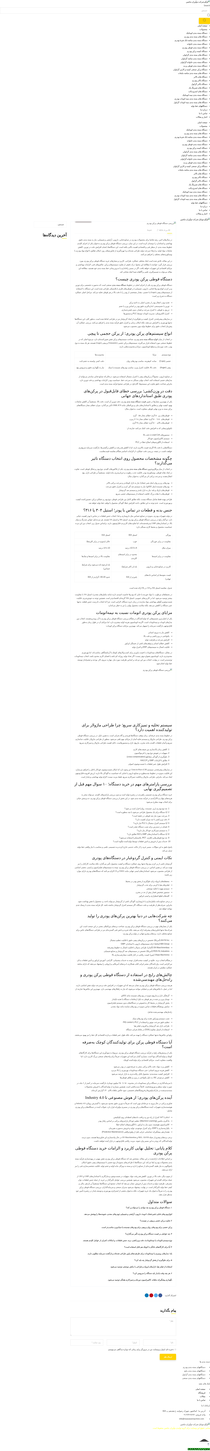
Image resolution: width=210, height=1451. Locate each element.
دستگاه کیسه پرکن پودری (197, 51)
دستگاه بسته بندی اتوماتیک (196, 33)
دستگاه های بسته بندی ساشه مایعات (192, 73)
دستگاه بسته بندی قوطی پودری (194, 48)
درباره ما (203, 110)
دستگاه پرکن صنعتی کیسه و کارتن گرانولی (190, 70)
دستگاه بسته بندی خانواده (197, 44)
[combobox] (105, 10)
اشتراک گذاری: (170, 1295)
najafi (149, 230)
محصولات (203, 29)
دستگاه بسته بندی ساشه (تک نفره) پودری (191, 40)
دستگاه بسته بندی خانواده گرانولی (193, 62)
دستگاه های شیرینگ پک (198, 88)
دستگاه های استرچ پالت (197, 91)
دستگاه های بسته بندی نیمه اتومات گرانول (190, 102)
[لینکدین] (147, 1295)
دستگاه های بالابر (200, 77)
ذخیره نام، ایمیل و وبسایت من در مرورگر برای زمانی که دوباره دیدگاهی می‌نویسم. (141, 1349)
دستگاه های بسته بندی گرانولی (195, 55)
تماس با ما (203, 113)
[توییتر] (156, 1295)
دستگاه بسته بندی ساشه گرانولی (194, 59)
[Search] (204, 21)
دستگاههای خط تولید (199, 106)
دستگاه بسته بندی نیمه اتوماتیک (194, 95)
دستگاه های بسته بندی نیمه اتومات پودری (190, 99)
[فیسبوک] (160, 1295)
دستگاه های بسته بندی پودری (195, 37)
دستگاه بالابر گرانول (199, 84)
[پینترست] (151, 1295)
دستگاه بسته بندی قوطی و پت (195, 66)
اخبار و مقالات (201, 117)
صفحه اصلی (202, 26)
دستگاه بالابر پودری (199, 80)
